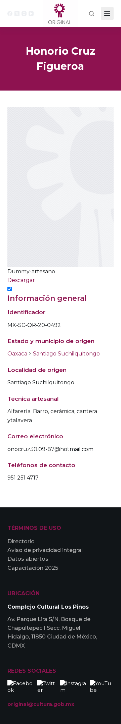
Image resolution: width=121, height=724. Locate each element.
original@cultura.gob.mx (40, 704)
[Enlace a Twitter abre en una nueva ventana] (47, 686)
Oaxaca (17, 353)
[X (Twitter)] (16, 13)
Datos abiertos (27, 559)
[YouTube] (31, 13)
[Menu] (107, 13)
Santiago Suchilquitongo (66, 353)
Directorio (21, 541)
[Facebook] (9, 13)
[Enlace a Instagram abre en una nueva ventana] (73, 686)
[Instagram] (24, 13)
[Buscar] (91, 13)
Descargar (21, 280)
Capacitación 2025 (32, 568)
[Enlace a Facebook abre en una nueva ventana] (20, 686)
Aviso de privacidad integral (45, 550)
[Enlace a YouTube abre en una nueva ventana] (102, 686)
